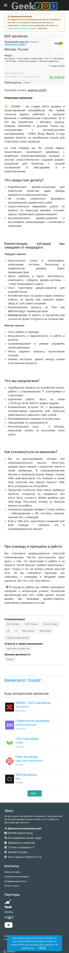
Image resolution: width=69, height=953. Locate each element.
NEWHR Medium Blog (20, 833)
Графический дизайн (18, 637)
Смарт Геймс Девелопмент (29, 760)
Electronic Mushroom (26, 724)
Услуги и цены (11, 885)
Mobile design (50, 624)
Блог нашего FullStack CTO (24, 856)
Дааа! (43, 948)
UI (16, 630)
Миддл (10, 659)
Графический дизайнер (32, 720)
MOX (17, 778)
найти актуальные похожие (22, 28)
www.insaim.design (14, 44)
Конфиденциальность (15, 881)
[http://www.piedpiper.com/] (8, 902)
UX (8, 630)
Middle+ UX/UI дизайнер (33, 703)
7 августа (19, 747)
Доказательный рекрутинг (24, 828)
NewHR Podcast (17, 852)
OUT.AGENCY (22, 706)
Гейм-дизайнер (26, 756)
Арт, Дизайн (13, 624)
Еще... (35, 793)
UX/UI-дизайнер (27, 738)
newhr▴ (8, 911)
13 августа (20, 729)
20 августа (20, 711)
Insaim (33, 41)
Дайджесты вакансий (21, 842)
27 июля (19, 765)
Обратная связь (12, 872)
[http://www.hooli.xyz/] (8, 908)
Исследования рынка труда (24, 837)
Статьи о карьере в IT (21, 847)
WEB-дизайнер (26, 774)
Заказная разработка (18, 648)
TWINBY (19, 742)
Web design (28, 630)
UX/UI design (31, 624)
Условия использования (16, 876)
